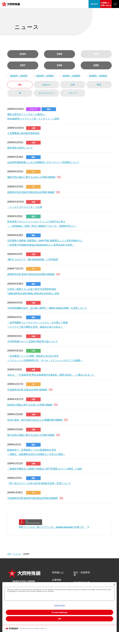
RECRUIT (94, 4)
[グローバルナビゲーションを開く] (115, 4)
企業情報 (56, 580)
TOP (9, 554)
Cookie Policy (59, 605)
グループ (73, 93)
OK (59, 619)
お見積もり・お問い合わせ (106, 4)
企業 (73, 84)
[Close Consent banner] (114, 584)
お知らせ (46, 84)
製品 (99, 84)
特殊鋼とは (58, 572)
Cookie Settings (59, 612)
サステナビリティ (46, 93)
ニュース (17, 554)
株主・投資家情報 (82, 573)
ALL (19, 84)
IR (20, 93)
